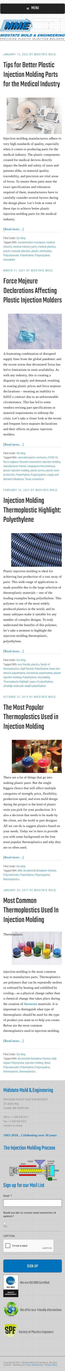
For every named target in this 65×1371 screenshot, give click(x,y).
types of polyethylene (41, 681)
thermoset (30, 1004)
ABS (20, 870)
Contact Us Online (12, 1125)
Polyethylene (27, 255)
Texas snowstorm (34, 479)
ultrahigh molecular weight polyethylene (24, 685)
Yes (5, 1226)
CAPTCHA (9, 1236)
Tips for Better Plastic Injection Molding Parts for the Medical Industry (31, 75)
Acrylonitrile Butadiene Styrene (39, 870)
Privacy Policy (50, 1365)
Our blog (20, 238)
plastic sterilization (42, 251)
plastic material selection (16, 251)
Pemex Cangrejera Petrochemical (37, 466)
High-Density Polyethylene (34, 668)
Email (7, 1195)
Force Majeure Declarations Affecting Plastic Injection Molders (32, 291)
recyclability (43, 677)
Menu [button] (35, 8)
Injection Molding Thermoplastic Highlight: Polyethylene (32, 510)
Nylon (47, 1062)
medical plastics (47, 246)
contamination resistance (31, 242)
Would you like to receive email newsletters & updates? (29, 1214)
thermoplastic (10, 1071)
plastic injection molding (16, 470)
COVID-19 (53, 457)
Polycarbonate (11, 255)
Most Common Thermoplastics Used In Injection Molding (30, 910)
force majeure (10, 461)
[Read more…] (13, 229)
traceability (9, 259)
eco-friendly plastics (29, 664)
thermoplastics (11, 879)
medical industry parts (25, 246)
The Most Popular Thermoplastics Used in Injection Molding (30, 717)
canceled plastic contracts (32, 457)
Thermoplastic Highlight (16, 681)
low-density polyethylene (39, 673)
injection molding (34, 1062)
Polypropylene (42, 255)
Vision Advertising (34, 1365)
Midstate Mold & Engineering (32, 28)
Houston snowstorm (30, 461)
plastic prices (37, 470)
